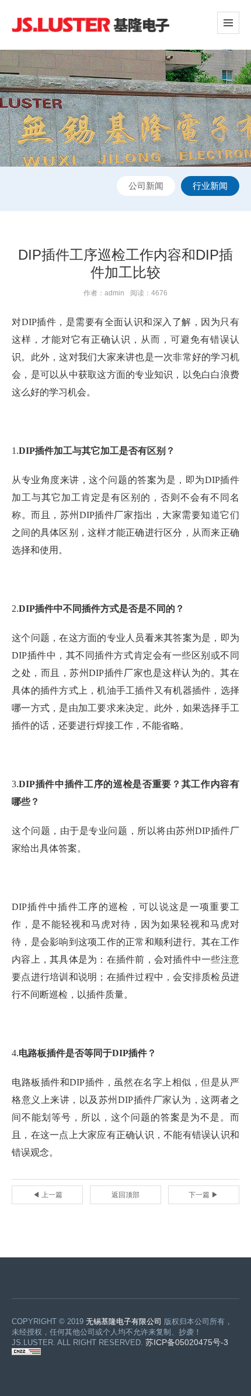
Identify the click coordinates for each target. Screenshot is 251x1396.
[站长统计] (26, 1352)
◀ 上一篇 (47, 1195)
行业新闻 (210, 186)
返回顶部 (125, 1195)
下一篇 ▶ (203, 1195)
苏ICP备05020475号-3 (186, 1342)
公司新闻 (145, 186)
